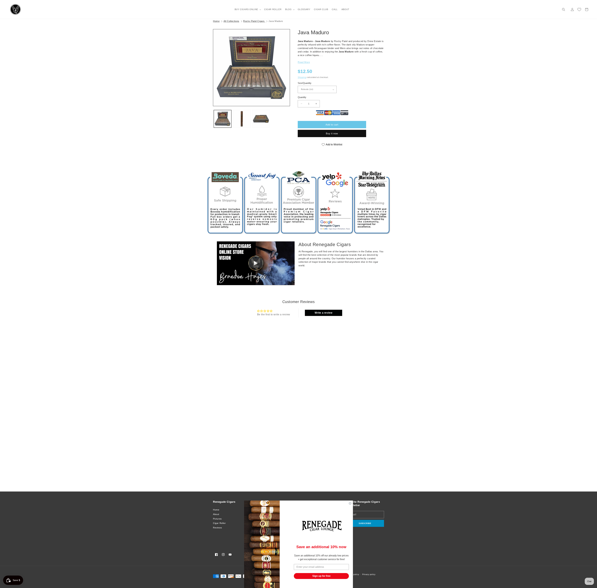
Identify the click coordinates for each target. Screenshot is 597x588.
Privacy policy (368, 574)
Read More (304, 62)
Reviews (217, 527)
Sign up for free (321, 576)
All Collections (231, 21)
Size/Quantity (304, 83)
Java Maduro (275, 21)
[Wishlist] (579, 9)
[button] (247, 9)
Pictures (217, 518)
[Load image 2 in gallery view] (241, 119)
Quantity (302, 97)
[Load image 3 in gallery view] (261, 119)
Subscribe (365, 523)
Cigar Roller (219, 523)
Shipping (302, 77)
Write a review (323, 312)
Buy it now (332, 133)
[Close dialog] (350, 503)
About (216, 514)
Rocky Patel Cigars (254, 21)
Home (216, 21)
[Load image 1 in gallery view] (222, 119)
